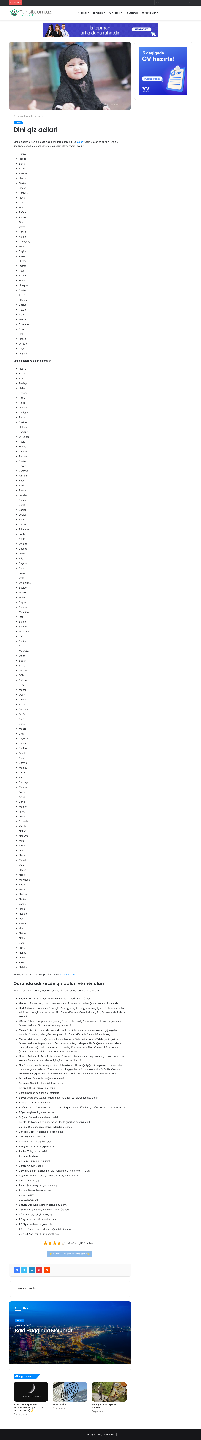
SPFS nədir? (59, 1404)
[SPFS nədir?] (70, 1392)
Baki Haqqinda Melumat (44, 1330)
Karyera (99, 12)
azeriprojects (26, 1288)
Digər (26, 116)
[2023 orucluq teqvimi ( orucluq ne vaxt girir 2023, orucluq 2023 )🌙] (31, 1392)
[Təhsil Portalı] (30, 13)
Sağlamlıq (133, 12)
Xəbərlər (115, 12)
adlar (80, 141)
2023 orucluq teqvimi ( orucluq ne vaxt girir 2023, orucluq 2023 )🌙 (28, 1407)
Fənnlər (83, 12)
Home (18, 116)
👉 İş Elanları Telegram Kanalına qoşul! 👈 (70, 1253)
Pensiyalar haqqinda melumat (104, 1406)
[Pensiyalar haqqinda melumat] (109, 1392)
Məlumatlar (150, 12)
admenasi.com (67, 974)
